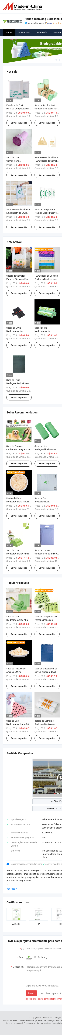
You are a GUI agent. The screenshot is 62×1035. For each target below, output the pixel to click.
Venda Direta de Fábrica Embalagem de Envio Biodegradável (18, 213)
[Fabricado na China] (23, 6)
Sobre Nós (42, 32)
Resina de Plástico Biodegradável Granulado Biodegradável (18, 501)
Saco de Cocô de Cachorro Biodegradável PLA (18, 449)
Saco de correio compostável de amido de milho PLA (47, 553)
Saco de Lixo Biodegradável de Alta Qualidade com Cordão (17, 620)
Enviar (31, 993)
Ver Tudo (11, 888)
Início (9, 32)
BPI (38, 923)
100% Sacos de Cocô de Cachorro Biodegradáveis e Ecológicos (46, 279)
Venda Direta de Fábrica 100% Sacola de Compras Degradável (46, 161)
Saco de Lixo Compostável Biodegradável (13, 161)
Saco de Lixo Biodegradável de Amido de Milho (18, 553)
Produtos (26, 32)
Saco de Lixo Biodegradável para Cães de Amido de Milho (18, 724)
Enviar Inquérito (19, 122)
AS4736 (16, 923)
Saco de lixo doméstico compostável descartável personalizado (46, 108)
